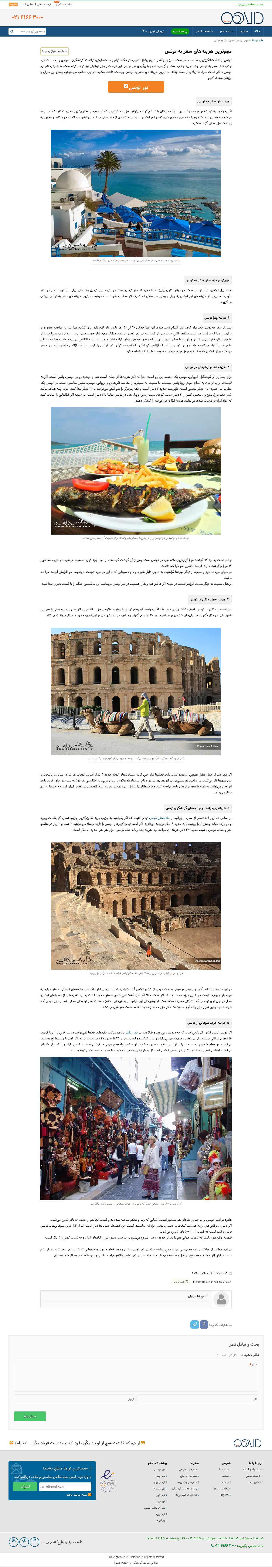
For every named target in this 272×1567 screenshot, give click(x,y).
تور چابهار (159, 1482)
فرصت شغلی (44, 5)
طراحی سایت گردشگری (145, 1563)
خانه (257, 31)
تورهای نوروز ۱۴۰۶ (153, 31)
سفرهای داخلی (188, 1476)
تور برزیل (159, 1501)
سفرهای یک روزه (187, 1482)
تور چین (160, 1476)
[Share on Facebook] (204, 1324)
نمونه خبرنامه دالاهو (77, 1495)
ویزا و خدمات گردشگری (184, 1488)
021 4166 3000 (225, 1546)
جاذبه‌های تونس (159, 818)
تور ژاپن (160, 1514)
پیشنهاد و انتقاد (252, 1469)
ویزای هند (159, 1520)
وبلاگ (254, 40)
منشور (225, 1476)
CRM (125, 1562)
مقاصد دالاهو (204, 31)
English (13, 4)
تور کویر (160, 1495)
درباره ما (224, 1469)
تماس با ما (28, 5)
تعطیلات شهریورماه (186, 1495)
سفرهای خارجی (188, 1469)
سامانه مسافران (64, 5)
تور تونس (138, 88)
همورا (117, 1563)
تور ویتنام (159, 1488)
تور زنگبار (131, 1032)
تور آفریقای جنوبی (154, 1508)
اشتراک (25, 1486)
